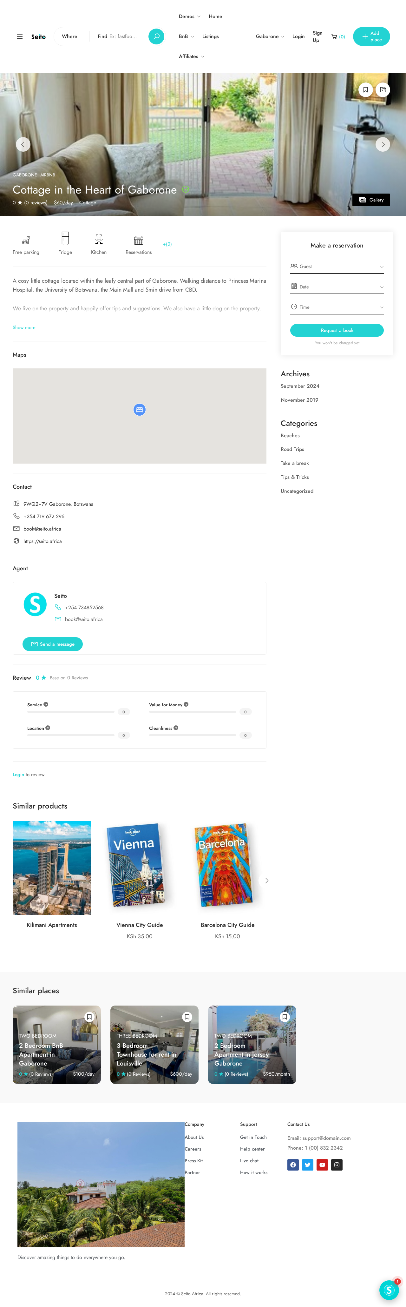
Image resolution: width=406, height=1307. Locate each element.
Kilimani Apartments (52, 925)
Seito (60, 596)
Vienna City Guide (139, 925)
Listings (210, 36)
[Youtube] (322, 1165)
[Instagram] (337, 1165)
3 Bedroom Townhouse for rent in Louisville (146, 1054)
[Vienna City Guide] (140, 868)
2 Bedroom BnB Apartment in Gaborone (41, 1054)
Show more (24, 327)
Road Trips (292, 449)
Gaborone (25, 175)
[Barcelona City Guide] (227, 868)
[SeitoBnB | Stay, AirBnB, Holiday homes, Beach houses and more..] (38, 36)
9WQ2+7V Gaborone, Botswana (58, 504)
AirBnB (47, 175)
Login (298, 36)
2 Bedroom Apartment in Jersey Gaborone (241, 1054)
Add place (376, 36)
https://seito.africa (42, 541)
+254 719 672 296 (43, 516)
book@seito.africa (42, 528)
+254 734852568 (84, 607)
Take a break (295, 463)
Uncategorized (297, 491)
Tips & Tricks (295, 477)
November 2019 (299, 400)
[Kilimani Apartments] (52, 868)
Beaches (290, 435)
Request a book (337, 330)
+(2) (167, 244)
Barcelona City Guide (228, 925)
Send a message (57, 644)
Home (215, 16)
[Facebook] (293, 1165)
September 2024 (300, 386)
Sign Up (318, 36)
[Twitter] (307, 1165)
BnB (183, 36)
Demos (186, 16)
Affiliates (188, 56)
